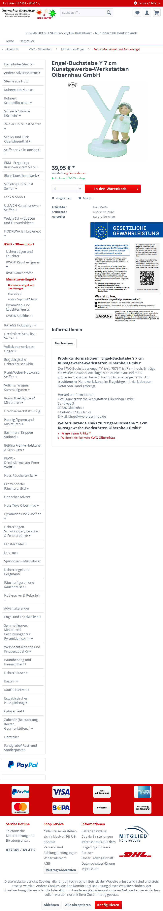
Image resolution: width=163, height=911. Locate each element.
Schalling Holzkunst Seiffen (18, 186)
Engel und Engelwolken (21, 617)
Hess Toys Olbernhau (20, 505)
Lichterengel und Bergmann (16, 571)
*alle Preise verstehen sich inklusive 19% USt (60, 834)
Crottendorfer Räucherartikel (15, 486)
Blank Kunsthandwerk (21, 175)
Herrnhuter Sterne (18, 64)
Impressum (90, 869)
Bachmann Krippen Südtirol (18, 434)
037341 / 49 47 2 (21, 850)
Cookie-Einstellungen (97, 836)
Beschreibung (64, 343)
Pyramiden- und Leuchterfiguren (18, 307)
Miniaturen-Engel (20, 279)
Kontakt (49, 842)
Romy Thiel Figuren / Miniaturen (19, 400)
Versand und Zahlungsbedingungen (60, 850)
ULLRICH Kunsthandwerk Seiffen (22, 207)
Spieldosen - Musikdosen (22, 561)
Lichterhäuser (15, 673)
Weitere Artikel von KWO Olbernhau (88, 437)
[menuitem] (86, 12)
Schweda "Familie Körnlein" (17, 113)
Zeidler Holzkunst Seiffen (22, 124)
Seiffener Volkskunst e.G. (22, 150)
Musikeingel (14, 294)
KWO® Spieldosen (19, 316)
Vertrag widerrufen (61, 870)
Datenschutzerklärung (98, 863)
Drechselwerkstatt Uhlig (22, 411)
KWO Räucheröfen (20, 273)
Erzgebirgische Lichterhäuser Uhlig (19, 361)
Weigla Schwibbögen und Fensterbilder (19, 220)
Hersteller (11, 737)
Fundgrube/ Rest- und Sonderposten (20, 747)
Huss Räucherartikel (19, 475)
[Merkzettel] (137, 12)
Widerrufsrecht (55, 858)
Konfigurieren (108, 905)
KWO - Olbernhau (18, 244)
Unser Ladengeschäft (97, 858)
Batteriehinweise (94, 831)
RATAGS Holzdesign (19, 325)
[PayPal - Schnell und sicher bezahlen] (23, 764)
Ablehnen (51, 905)
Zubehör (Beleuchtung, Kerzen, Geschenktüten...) (21, 724)
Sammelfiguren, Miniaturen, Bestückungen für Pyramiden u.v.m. (17, 632)
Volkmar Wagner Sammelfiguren (16, 387)
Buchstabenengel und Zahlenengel (21, 286)
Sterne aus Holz (16, 81)
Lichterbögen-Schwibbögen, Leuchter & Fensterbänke (21, 531)
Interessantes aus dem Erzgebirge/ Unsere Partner (99, 847)
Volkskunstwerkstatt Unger (19, 348)
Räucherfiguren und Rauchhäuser (19, 584)
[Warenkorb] (157, 12)
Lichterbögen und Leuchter (19, 253)
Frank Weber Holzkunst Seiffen (21, 374)
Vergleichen (63, 198)
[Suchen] (109, 12)
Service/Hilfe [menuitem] (147, 3)
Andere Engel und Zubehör (23, 299)
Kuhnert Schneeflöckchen (17, 100)
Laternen (11, 552)
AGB (47, 863)
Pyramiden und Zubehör (22, 514)
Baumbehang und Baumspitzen (17, 662)
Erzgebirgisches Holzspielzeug (16, 700)
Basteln (10, 681)
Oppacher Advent (17, 497)
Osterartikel (13, 711)
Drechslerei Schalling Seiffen (20, 336)
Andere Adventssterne (21, 73)
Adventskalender (16, 608)
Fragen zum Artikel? (76, 433)
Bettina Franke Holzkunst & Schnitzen (23, 447)
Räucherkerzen (15, 690)
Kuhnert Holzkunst (18, 90)
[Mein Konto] (147, 12)
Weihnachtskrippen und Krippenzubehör (22, 649)
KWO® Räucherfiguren (23, 262)
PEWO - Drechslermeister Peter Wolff (21, 462)
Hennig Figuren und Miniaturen (19, 421)
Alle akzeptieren (78, 905)
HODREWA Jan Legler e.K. (23, 231)
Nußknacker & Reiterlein (22, 595)
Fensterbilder (14, 544)
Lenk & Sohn (14, 197)
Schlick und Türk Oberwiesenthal (16, 139)
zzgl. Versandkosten (75, 173)
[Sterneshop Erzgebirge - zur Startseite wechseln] (29, 18)
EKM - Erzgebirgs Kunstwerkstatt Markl (20, 165)
